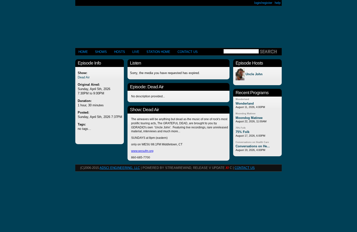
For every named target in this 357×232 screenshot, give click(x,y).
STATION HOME (158, 52)
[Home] (178, 25)
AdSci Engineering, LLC (120, 168)
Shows (101, 52)
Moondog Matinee (245, 113)
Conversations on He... (253, 146)
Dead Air (84, 77)
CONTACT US (188, 52)
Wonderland (242, 99)
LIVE (135, 52)
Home (83, 52)
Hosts (119, 52)
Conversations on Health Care (252, 142)
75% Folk (241, 128)
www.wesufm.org (142, 151)
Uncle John (254, 74)
